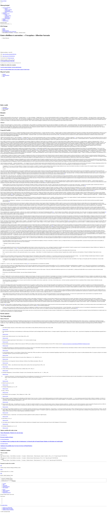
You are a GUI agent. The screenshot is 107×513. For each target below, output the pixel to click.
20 (16, 248)
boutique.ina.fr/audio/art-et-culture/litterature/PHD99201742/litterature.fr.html (76, 343)
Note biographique (6, 75)
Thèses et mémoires (8, 9)
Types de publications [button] (6, 7)
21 (27, 263)
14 (9, 201)
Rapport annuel (7, 17)
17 (68, 220)
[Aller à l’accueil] (3, 0)
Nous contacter (5, 487)
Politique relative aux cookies (8, 508)
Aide (3, 484)
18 (52, 225)
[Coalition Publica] (3, 505)
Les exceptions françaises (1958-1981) (9, 31)
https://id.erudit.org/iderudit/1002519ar (9, 54)
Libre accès (7, 16)
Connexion (5, 12)
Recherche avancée (6, 18)
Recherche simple (3, 22)
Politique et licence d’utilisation (8, 509)
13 (11, 194)
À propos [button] (4, 13)
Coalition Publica (8, 15)
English (4, 19)
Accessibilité (5, 485)
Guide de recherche (6, 486)
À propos (7, 13)
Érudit (6, 14)
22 (5, 304)
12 (94, 190)
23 (37, 305)
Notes (4, 76)
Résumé (4, 74)
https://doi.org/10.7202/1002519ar (9, 56)
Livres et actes (7, 10)
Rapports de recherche (9, 11)
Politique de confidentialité (7, 507)
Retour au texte (5, 329)
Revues (6, 8)
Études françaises (6, 30)
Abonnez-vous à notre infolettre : (7, 479)
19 (27, 227)
